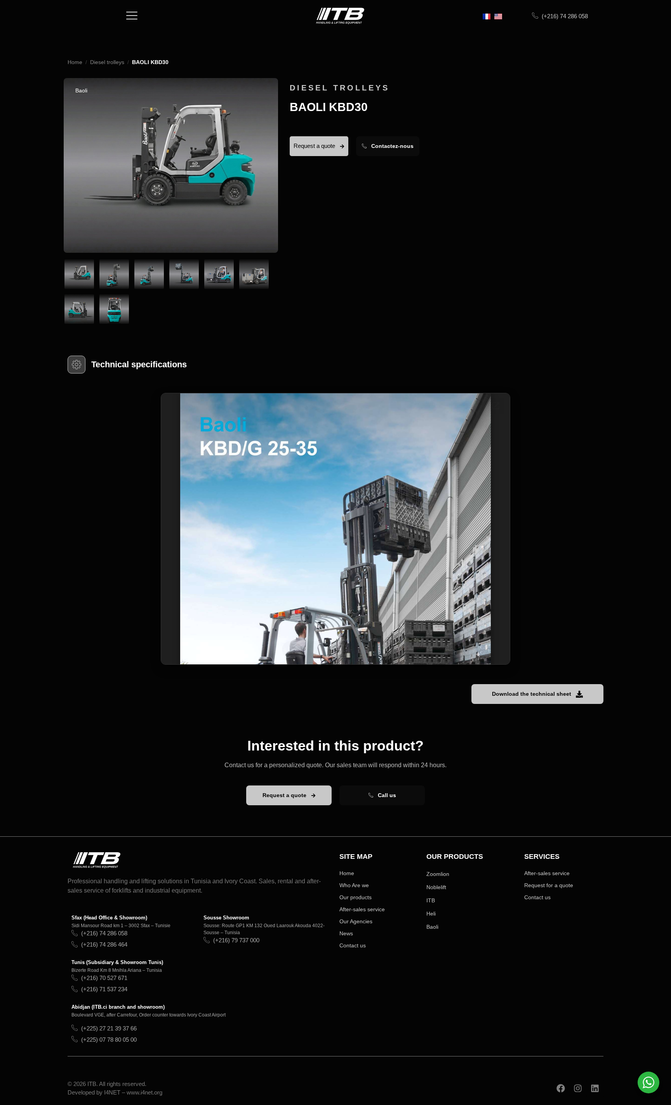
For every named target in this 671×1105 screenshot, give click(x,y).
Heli (431, 913)
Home (75, 62)
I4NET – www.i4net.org (133, 1092)
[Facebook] (560, 1088)
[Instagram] (577, 1088)
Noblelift (436, 887)
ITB (430, 900)
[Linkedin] (594, 1088)
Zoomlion (437, 874)
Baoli (432, 927)
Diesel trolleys (107, 62)
